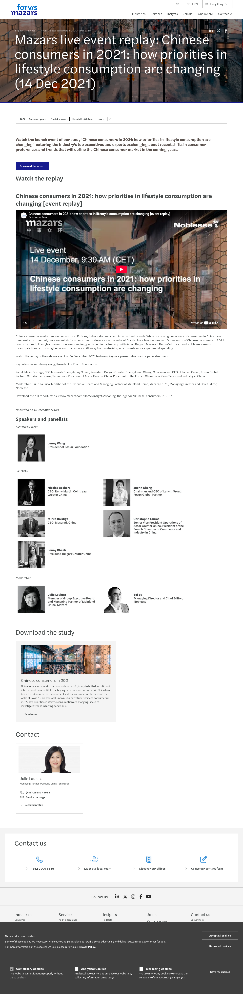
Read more (31, 714)
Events (31, 30)
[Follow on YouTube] (149, 896)
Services (156, 14)
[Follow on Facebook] (141, 896)
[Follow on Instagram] (133, 896)
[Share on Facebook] (225, 30)
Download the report (32, 166)
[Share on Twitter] (218, 30)
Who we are (205, 14)
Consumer (20, 919)
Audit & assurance (68, 919)
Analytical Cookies (93, 968)
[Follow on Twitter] (125, 896)
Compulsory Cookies (30, 968)
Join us (187, 14)
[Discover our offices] (149, 863)
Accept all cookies (220, 935)
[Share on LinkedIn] (210, 30)
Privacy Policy (87, 947)
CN (188, 4)
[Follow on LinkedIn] (117, 896)
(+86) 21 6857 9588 (37, 792)
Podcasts (107, 919)
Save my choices (220, 972)
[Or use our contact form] (203, 863)
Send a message (35, 797)
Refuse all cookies (220, 946)
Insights (172, 14)
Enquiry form (197, 919)
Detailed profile (33, 805)
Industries (138, 14)
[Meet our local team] (94, 863)
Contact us (225, 14)
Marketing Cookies (159, 968)
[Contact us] (39, 863)
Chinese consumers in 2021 (45, 680)
